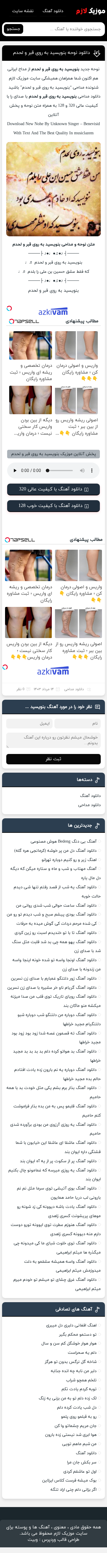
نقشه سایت (23, 11)
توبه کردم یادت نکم (79, 1389)
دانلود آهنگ (53, 11)
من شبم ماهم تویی (79, 1444)
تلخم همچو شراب (81, 1380)
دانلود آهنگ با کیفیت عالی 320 (50, 489)
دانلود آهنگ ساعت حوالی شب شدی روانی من (56, 905)
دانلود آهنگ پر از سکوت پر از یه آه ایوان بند (58, 1161)
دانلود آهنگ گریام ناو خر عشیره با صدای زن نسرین (52, 988)
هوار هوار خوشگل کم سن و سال (69, 1343)
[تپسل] (9, 308)
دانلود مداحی (89, 96)
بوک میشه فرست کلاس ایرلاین (69, 1480)
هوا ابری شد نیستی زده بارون (71, 1435)
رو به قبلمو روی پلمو (79, 1417)
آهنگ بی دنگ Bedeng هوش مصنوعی (64, 841)
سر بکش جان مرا (82, 1462)
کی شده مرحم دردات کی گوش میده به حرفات (56, 924)
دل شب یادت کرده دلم (77, 1407)
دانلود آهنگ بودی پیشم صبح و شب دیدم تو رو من (52, 914)
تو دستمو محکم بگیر (78, 1334)
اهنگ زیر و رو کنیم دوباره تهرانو (69, 860)
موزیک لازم (19, 78)
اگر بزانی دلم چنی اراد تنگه (74, 1490)
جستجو (13, 29)
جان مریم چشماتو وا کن (76, 1426)
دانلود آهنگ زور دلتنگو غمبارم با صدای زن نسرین (54, 978)
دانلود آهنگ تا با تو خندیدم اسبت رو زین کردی (56, 933)
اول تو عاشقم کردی (80, 1471)
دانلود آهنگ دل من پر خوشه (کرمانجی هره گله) (55, 851)
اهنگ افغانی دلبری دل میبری (71, 1325)
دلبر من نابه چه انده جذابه (74, 1371)
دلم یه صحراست (82, 1353)
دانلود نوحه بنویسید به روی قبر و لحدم (51, 53)
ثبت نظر (53, 759)
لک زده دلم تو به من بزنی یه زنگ (68, 1398)
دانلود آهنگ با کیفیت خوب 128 (50, 506)
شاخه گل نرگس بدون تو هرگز (71, 1362)
